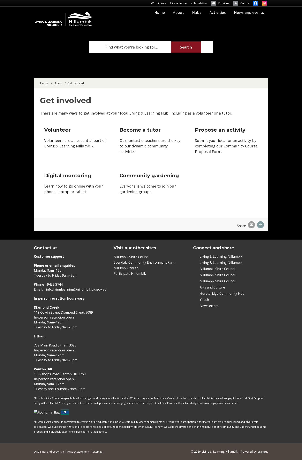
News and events (249, 12)
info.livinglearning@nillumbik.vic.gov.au (76, 289)
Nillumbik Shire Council (131, 257)
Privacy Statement (78, 451)
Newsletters (209, 306)
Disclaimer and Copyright (49, 451)
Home (44, 83)
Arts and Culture (212, 287)
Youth (204, 299)
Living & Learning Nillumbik (221, 256)
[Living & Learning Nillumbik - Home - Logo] (63, 19)
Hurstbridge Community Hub (222, 293)
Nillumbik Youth (126, 268)
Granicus (262, 451)
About (178, 12)
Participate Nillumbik (130, 273)
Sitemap (97, 451)
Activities (218, 12)
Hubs (196, 12)
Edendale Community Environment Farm (144, 262)
